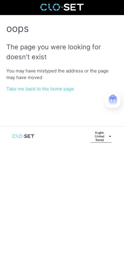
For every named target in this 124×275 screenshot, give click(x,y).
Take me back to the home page (40, 89)
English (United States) (99, 136)
